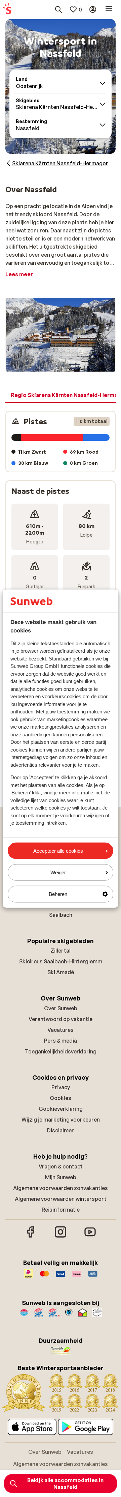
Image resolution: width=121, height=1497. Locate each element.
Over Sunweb (60, 1008)
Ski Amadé (60, 972)
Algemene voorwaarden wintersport (61, 1198)
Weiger (58, 872)
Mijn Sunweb (60, 1177)
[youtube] (90, 1236)
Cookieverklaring (61, 1108)
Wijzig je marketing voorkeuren (61, 1119)
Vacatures (60, 1029)
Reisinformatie (61, 1209)
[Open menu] (108, 9)
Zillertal (60, 950)
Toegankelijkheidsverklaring (60, 1051)
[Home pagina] (7, 9)
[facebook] (31, 1236)
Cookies (60, 1098)
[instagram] (60, 1236)
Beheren (58, 894)
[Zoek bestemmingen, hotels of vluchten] (58, 9)
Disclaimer (60, 1130)
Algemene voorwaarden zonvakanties (60, 1188)
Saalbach (60, 914)
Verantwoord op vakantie (60, 1019)
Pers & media (60, 1040)
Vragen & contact (61, 1166)
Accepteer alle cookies (58, 851)
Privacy (60, 1087)
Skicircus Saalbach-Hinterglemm (60, 961)
